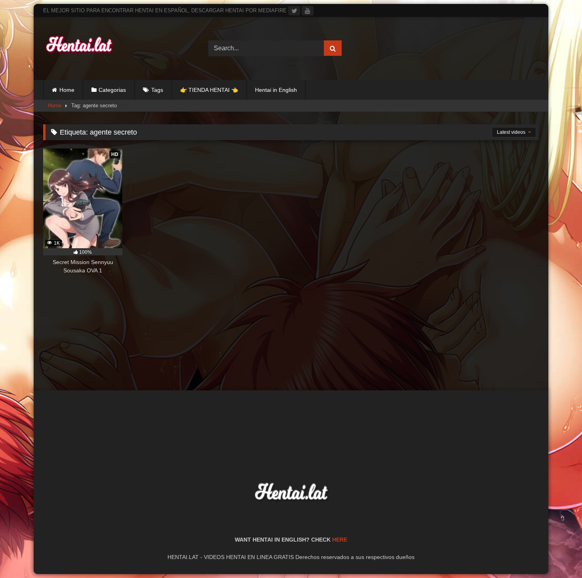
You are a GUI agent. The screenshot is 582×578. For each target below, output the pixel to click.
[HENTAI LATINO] (78, 48)
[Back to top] (557, 554)
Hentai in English (276, 90)
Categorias (112, 90)
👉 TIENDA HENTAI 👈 (209, 90)
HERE (339, 539)
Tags (157, 90)
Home (66, 90)
